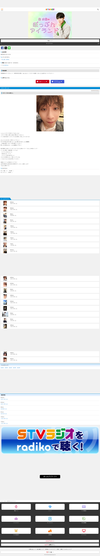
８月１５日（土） (4, 404)
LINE (9, 48)
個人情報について (40, 549)
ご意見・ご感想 (59, 549)
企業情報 (50, 534)
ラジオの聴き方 (16, 534)
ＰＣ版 (50, 552)
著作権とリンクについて (50, 549)
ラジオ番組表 (83, 510)
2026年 (2, 367)
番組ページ (16, 510)
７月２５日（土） (4, 418)
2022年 (18, 367)
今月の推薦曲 (83, 522)
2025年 (6, 367)
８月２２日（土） (4, 399)
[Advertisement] (50, 4)
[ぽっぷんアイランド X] (50, 478)
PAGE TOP (97, 547)
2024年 (10, 367)
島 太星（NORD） (6, 59)
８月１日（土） (4, 413)
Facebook (2, 48)
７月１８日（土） (4, 423)
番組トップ (50, 40)
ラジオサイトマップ (67, 549)
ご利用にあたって (32, 549)
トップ (2, 501)
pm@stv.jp (6, 65)
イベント (50, 510)
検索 (98, 9)
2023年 (14, 367)
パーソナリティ (16, 522)
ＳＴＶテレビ (83, 534)
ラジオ (5, 501)
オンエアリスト (49, 43)
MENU (2, 9)
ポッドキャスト (50, 522)
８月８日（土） (4, 408)
